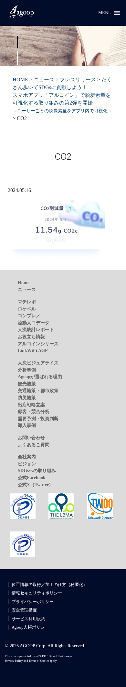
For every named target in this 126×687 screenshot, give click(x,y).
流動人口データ (33, 322)
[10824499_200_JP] (23, 506)
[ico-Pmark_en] (22, 543)
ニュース (27, 289)
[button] (104, 13)
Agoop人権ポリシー (30, 627)
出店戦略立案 (31, 404)
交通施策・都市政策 (38, 390)
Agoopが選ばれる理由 (40, 376)
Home (23, 282)
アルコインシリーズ (38, 343)
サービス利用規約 (28, 618)
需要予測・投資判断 (38, 418)
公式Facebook (32, 477)
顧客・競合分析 (33, 411)
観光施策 (27, 383)
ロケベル (27, 308)
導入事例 (27, 425)
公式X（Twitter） (35, 484)
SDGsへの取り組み (37, 470)
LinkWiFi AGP (33, 350)
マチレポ (27, 301)
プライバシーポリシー (33, 601)
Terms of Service (39, 660)
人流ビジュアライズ (38, 362)
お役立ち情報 (31, 336)
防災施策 (27, 397)
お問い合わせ (31, 437)
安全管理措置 (24, 610)
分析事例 (27, 369)
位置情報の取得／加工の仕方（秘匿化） (49, 584)
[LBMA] (61, 506)
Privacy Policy (14, 660)
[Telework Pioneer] (100, 506)
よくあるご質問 (33, 444)
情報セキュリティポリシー (37, 593)
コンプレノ (29, 315)
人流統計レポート (36, 329)
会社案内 (27, 456)
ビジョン (27, 463)
